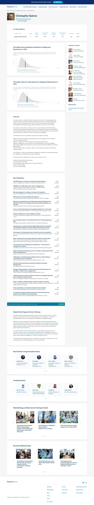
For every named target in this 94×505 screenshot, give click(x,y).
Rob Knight (35, 361)
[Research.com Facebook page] (83, 483)
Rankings (49, 487)
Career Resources (53, 6)
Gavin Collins (76, 55)
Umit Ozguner (68, 390)
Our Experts (50, 501)
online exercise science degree (26, 332)
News (48, 495)
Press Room (65, 489)
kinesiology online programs (37, 334)
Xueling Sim (51, 390)
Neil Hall (75, 99)
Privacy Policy (79, 492)
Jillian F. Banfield (69, 361)
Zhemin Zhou (76, 61)
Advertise (64, 492)
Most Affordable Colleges (30, 6)
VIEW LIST (58, 2)
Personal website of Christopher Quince (76, 108)
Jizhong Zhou (20, 361)
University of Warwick (24, 19)
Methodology (50, 489)
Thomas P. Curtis (77, 88)
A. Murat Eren (76, 70)
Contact (64, 487)
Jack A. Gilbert (52, 361)
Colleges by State (63, 6)
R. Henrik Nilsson (77, 93)
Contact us (61, 304)
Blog (48, 492)
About (48, 498)
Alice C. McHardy (77, 76)
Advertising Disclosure (81, 487)
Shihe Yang (35, 390)
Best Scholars (73, 6)
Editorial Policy (79, 489)
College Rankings (42, 6)
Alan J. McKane (77, 83)
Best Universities (82, 6)
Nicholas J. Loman (77, 66)
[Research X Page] (86, 483)
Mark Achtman (77, 49)
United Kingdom (22, 21)
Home (8, 10)
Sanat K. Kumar (20, 390)
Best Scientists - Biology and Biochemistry (18, 10)
